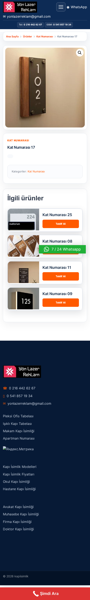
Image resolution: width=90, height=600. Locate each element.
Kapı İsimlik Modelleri (19, 467)
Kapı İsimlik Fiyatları (18, 474)
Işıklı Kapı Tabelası (17, 423)
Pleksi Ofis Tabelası (18, 416)
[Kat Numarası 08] (23, 251)
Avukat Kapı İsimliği (18, 507)
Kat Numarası (18, 140)
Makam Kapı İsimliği (18, 431)
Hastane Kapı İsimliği (19, 489)
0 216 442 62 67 (19, 388)
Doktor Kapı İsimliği (18, 529)
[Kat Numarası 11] (23, 277)
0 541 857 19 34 (17, 396)
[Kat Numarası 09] (23, 303)
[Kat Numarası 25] (23, 224)
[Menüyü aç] (61, 7)
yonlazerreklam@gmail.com (27, 403)
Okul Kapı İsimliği (16, 481)
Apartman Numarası (19, 438)
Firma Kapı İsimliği (17, 522)
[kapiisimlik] (20, 7)
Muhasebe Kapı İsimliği (21, 514)
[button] (80, 52)
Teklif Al (61, 223)
